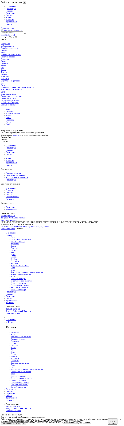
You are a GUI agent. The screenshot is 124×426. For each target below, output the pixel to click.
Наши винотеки (12, 197)
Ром (12, 252)
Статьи (9, 15)
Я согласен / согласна (112, 421)
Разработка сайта (8, 229)
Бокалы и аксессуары (19, 287)
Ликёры (14, 259)
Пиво (13, 268)
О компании (11, 6)
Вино (13, 237)
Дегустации (11, 9)
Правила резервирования (38, 226)
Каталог (4, 50)
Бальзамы (15, 263)
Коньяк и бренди (18, 242)
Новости (9, 11)
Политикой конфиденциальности (77, 423)
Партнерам (10, 13)
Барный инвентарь (18, 290)
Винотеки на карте (9, 220)
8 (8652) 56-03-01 (8, 35)
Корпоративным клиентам (17, 178)
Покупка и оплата (13, 173)
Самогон (14, 248)
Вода (13, 276)
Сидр (13, 270)
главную (16, 135)
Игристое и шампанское (21, 239)
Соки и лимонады (18, 279)
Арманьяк (15, 244)
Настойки (15, 261)
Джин (13, 255)
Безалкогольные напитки (21, 274)
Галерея (9, 24)
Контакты (10, 17)
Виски (13, 250)
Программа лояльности (15, 175)
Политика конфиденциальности (14, 226)
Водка (13, 246)
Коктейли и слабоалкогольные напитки (27, 272)
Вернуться (15, 332)
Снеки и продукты (18, 283)
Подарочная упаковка (20, 285)
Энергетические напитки (21, 281)
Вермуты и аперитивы (20, 266)
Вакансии (10, 20)
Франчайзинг (11, 22)
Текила (13, 257)
